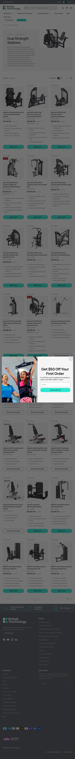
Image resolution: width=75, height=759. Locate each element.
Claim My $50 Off (55, 390)
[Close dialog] (70, 358)
